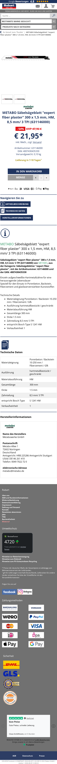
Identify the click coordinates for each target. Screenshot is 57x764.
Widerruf (6, 521)
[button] (37, 6)
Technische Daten (15, 211)
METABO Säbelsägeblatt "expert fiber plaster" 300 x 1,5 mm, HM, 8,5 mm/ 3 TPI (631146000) (27, 33)
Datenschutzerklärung (11, 502)
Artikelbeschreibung (17, 204)
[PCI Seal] (10, 704)
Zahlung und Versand (11, 507)
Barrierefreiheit (8, 519)
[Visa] (36, 628)
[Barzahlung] (10, 610)
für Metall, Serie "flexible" (13, 32)
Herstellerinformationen (16, 217)
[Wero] (10, 619)
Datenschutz (27, 756)
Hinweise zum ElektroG (11, 559)
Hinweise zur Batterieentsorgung (15, 556)
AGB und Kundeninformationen (15, 498)
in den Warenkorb (29, 171)
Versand (37, 142)
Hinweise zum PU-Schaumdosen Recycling (19, 561)
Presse (42, 756)
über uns (5, 495)
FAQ (4, 517)
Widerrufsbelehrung (10, 500)
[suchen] (54, 16)
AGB (14, 756)
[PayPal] (36, 619)
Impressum (6, 505)
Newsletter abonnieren (11, 512)
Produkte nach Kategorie (16, 26)
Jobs (4, 514)
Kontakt (5, 509)
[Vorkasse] (36, 610)
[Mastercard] (10, 628)
